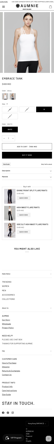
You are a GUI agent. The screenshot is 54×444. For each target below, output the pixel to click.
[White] (6, 97)
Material (5, 177)
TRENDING (6, 282)
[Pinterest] (8, 413)
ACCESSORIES (8, 295)
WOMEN (5, 286)
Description (6, 171)
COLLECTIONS (8, 299)
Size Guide (6, 164)
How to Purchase (9, 363)
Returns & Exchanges (11, 371)
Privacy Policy (8, 327)
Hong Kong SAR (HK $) (36, 423)
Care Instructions (9, 390)
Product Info (7, 386)
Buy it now (27, 155)
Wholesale (6, 324)
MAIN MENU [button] (6, 274)
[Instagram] (13, 413)
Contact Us (7, 374)
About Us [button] (5, 308)
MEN (4, 290)
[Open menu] (6, 6)
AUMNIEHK (30, 431)
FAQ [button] (3, 351)
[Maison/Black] (13, 97)
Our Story (6, 320)
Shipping (5, 367)
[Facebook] (3, 413)
